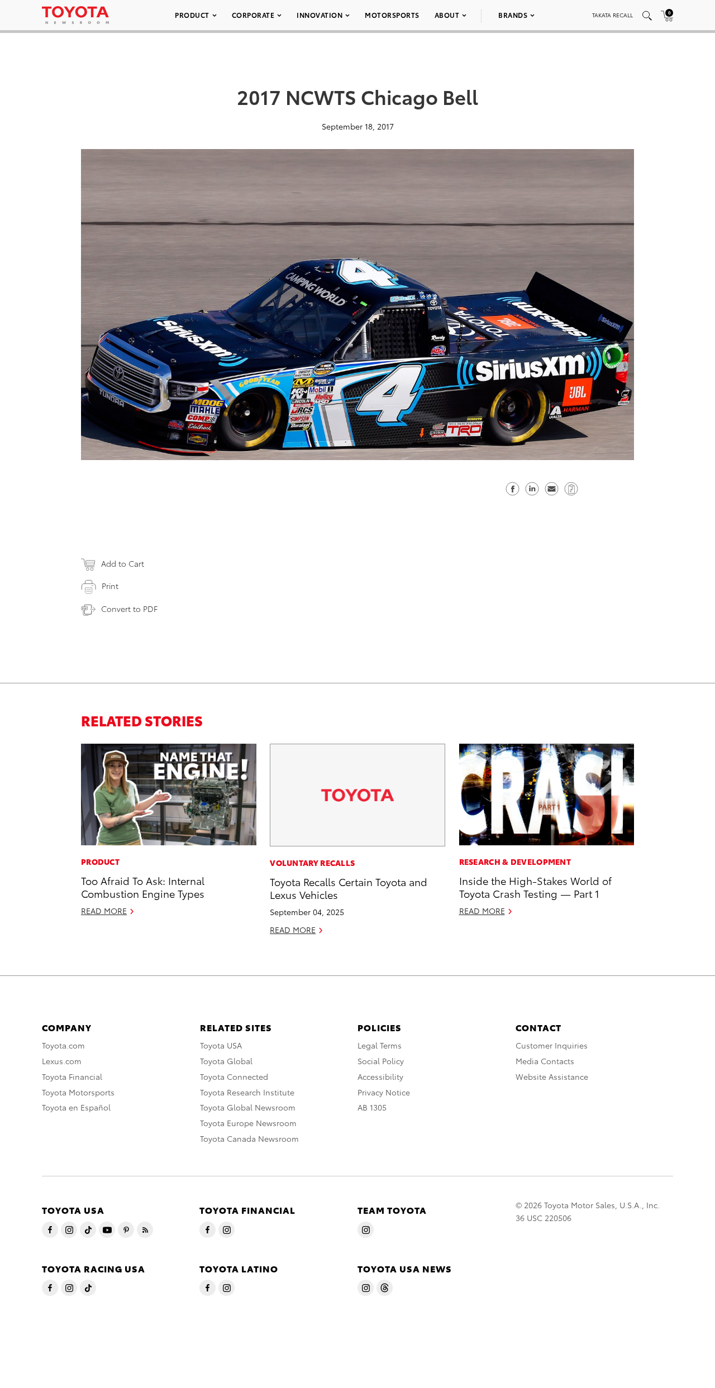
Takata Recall (612, 15)
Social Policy (381, 1060)
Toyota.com (63, 1045)
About (447, 15)
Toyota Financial (72, 1076)
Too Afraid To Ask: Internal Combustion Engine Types (142, 886)
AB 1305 (372, 1107)
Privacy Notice (384, 1092)
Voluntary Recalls (312, 862)
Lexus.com (62, 1060)
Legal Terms (380, 1045)
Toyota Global (226, 1060)
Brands (512, 15)
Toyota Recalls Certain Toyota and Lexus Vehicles (348, 887)
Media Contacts (545, 1060)
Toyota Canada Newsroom (249, 1138)
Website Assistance (552, 1076)
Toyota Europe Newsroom (248, 1122)
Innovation (319, 15)
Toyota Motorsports (78, 1092)
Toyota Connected (234, 1076)
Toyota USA (221, 1045)
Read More (104, 910)
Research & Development (515, 861)
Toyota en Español (76, 1107)
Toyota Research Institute (247, 1092)
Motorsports (392, 15)
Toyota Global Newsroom (247, 1107)
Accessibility (380, 1076)
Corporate (253, 15)
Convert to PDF (129, 608)
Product (192, 15)
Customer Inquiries (552, 1045)
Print (110, 585)
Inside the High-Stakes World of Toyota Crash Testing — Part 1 (535, 886)
